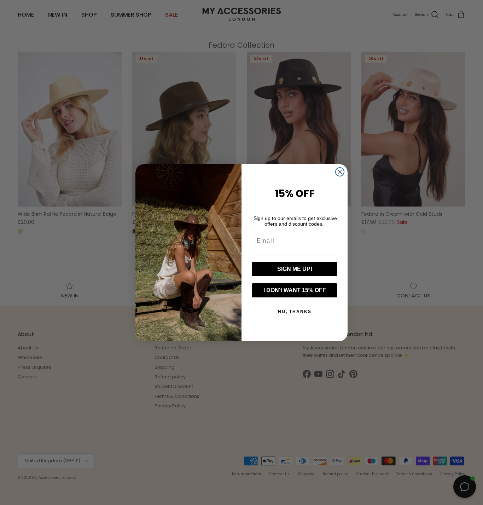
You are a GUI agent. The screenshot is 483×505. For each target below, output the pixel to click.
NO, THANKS (295, 311)
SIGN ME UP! (294, 269)
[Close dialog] (340, 172)
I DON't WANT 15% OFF (294, 290)
